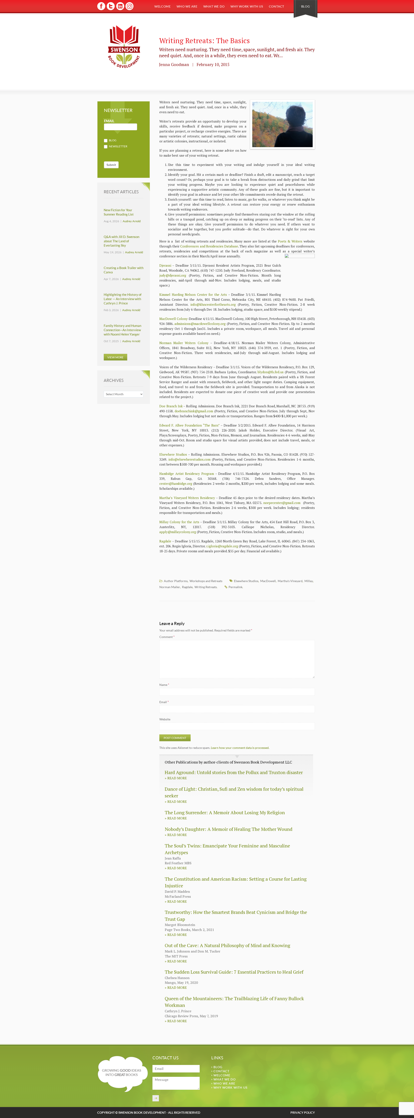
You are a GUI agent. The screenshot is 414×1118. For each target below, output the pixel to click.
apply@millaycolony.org (177, 532)
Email (164, 702)
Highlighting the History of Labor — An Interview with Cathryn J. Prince (122, 299)
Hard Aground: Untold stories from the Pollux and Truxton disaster (234, 772)
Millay (308, 581)
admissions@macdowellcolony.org (200, 323)
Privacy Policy (302, 1112)
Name (164, 685)
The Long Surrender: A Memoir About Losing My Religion (225, 812)
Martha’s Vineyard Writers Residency (187, 498)
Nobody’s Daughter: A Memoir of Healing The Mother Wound (228, 829)
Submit (111, 165)
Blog (305, 6)
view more (115, 357)
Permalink (235, 587)
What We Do (214, 6)
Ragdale (165, 541)
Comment (167, 637)
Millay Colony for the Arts (179, 522)
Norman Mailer (169, 587)
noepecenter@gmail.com (281, 503)
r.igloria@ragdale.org (222, 546)
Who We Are (187, 6)
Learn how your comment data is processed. (240, 748)
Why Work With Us (247, 6)
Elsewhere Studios (173, 454)
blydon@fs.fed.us (271, 372)
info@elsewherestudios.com (189, 459)
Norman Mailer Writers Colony (183, 343)
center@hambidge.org (175, 483)
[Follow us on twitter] (110, 9)
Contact (276, 6)
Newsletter (117, 146)
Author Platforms (176, 581)
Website (164, 719)
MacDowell (268, 581)
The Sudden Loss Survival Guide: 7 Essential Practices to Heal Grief (234, 972)
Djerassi (165, 265)
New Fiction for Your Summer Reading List (119, 212)
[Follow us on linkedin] (119, 9)
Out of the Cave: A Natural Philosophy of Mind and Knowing (227, 945)
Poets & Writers (290, 241)
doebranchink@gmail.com (194, 411)
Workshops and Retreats (206, 581)
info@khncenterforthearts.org (213, 304)
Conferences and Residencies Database (209, 246)
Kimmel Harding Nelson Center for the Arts (193, 294)
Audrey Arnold (132, 221)
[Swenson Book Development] (124, 47)
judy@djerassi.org (172, 275)
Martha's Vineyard (290, 581)
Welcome (162, 6)
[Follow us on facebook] (101, 9)
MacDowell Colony (173, 319)
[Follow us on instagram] (129, 9)
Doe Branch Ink (170, 406)
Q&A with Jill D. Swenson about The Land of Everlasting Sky (121, 241)
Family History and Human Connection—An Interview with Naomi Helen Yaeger (122, 330)
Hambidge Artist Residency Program (186, 473)
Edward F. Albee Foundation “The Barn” (189, 425)
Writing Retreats (205, 587)
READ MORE (176, 778)
